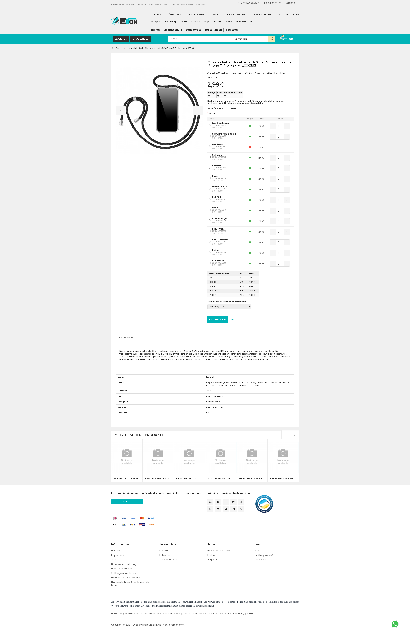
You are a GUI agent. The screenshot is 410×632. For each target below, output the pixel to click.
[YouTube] (241, 502)
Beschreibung (126, 337)
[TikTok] (233, 509)
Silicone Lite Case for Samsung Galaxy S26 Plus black (127, 478)
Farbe (212, 113)
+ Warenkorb (217, 319)
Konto (258, 550)
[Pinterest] (241, 509)
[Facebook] (226, 502)
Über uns (116, 550)
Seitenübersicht (168, 559)
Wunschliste (262, 559)
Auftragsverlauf (264, 555)
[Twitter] (226, 509)
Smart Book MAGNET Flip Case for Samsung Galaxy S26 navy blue (252, 478)
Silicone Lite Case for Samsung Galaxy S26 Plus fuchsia (189, 478)
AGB (113, 559)
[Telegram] (218, 502)
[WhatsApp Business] (210, 509)
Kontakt (163, 550)
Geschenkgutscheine (219, 550)
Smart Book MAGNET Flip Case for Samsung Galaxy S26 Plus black (283, 478)
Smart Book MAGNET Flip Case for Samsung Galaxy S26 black (220, 478)
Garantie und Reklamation (126, 577)
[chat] (210, 502)
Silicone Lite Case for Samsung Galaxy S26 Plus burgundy (158, 478)
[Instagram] (233, 502)
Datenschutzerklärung (123, 564)
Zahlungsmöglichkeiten (124, 573)
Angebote (212, 559)
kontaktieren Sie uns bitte (250, 103)
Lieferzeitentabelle (121, 568)
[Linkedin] (218, 509)
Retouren (164, 555)
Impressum (117, 555)
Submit (127, 501)
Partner (211, 555)
